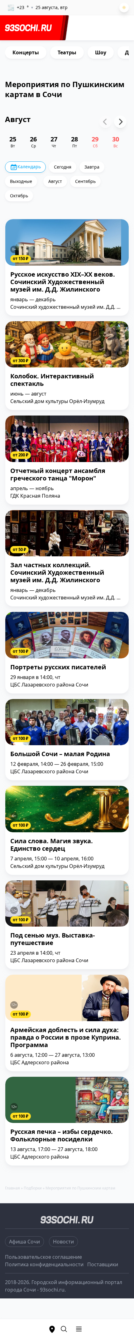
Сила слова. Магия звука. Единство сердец (51, 845)
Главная (12, 1188)
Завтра (91, 167)
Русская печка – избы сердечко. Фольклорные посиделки (61, 1135)
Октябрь (19, 196)
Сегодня (62, 167)
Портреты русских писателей (58, 667)
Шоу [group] (100, 52)
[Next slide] (120, 122)
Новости (63, 1241)
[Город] (52, 1329)
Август (55, 181)
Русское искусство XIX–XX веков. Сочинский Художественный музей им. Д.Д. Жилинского (62, 282)
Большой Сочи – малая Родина (60, 754)
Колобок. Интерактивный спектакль (52, 380)
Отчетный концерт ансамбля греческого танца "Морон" (57, 474)
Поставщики (102, 1264)
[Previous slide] (105, 122)
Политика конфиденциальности (44, 1264)
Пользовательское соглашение (43, 1256)
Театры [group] (67, 52)
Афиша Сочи (24, 1241)
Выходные (21, 181)
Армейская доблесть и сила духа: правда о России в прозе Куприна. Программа (65, 1037)
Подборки (33, 1188)
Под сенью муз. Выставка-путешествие (52, 939)
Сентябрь (85, 181)
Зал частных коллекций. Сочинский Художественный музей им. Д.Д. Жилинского (57, 572)
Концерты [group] (25, 52)
